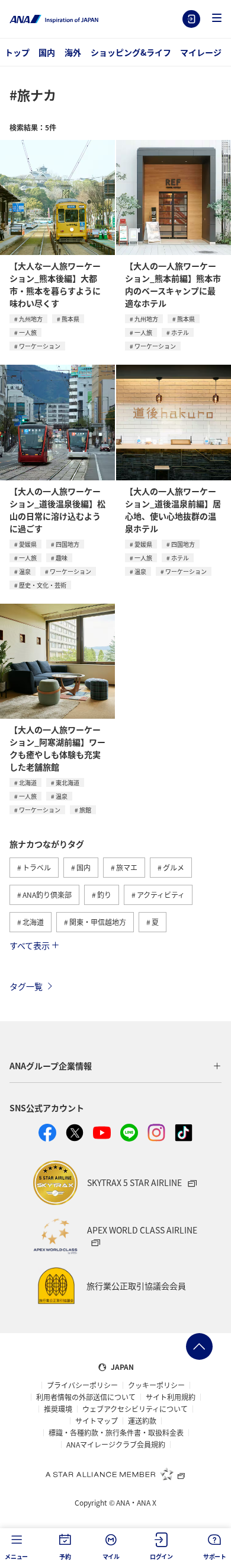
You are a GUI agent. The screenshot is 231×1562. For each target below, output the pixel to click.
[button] (217, 19)
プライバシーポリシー (82, 1385)
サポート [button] (214, 1556)
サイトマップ (96, 1420)
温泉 (25, 571)
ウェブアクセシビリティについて (135, 1409)
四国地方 (67, 544)
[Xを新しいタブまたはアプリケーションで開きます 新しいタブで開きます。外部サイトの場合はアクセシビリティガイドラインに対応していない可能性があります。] (75, 1133)
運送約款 (142, 1420)
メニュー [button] (16, 1556)
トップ (17, 52)
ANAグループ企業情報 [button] (50, 1066)
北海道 (28, 782)
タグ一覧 (26, 986)
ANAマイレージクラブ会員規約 (115, 1444)
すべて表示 (29, 945)
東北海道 (67, 782)
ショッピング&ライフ (131, 52)
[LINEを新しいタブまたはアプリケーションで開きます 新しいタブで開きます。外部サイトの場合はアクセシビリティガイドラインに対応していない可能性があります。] (129, 1133)
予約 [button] (65, 1556)
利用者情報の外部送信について (86, 1397)
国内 (46, 52)
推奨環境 (58, 1409)
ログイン (191, 19)
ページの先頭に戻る (199, 1346)
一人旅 (28, 332)
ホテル (180, 332)
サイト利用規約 (170, 1397)
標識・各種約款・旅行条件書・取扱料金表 (116, 1432)
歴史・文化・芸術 (42, 585)
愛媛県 (28, 544)
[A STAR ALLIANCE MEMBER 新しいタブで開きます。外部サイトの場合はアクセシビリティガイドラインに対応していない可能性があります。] (115, 1473)
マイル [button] (111, 1556)
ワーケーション (39, 346)
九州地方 (31, 318)
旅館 (85, 809)
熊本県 (70, 318)
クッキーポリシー (156, 1385)
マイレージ (201, 52)
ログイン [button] (161, 1556)
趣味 (62, 557)
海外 (73, 52)
